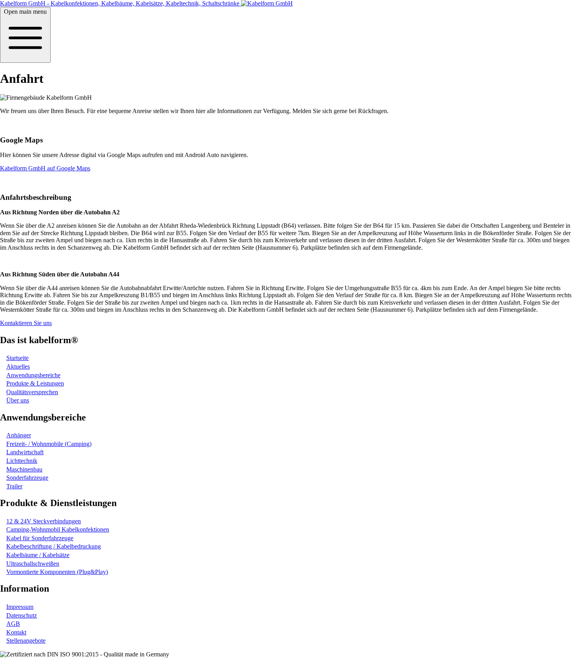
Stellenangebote (26, 640)
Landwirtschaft (25, 452)
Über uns (17, 400)
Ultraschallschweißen (32, 563)
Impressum (19, 606)
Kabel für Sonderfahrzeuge (39, 538)
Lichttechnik (21, 460)
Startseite (17, 358)
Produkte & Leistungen (35, 383)
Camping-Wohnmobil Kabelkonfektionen (57, 529)
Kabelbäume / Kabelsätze (37, 555)
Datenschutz (21, 615)
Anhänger (18, 435)
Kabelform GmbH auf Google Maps (45, 168)
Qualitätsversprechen (32, 392)
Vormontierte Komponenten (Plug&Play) (57, 571)
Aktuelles (18, 366)
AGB (13, 623)
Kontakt (16, 632)
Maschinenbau (24, 469)
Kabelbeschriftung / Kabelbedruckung (53, 546)
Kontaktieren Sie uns (26, 323)
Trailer (14, 486)
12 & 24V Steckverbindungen (43, 521)
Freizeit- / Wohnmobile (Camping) (48, 443)
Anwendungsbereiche (33, 375)
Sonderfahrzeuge (27, 477)
